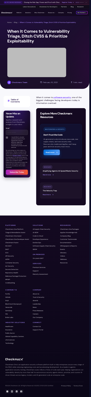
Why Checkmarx (39, 12)
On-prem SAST (38, 258)
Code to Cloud (38, 236)
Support (36, 271)
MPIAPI (7, 279)
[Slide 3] (81, 2)
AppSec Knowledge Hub (68, 232)
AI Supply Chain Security (41, 229)
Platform (19, 12)
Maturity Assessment (40, 274)
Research (80, 7)
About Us (36, 294)
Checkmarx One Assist (13, 236)
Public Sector (10, 333)
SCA (6, 253)
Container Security (12, 263)
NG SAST (8, 246)
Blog (72, 7)
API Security (9, 256)
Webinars (63, 259)
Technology (9, 343)
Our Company (38, 317)
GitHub (7, 297)
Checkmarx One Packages (69, 229)
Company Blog (65, 236)
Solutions (28, 12)
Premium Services (39, 267)
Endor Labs (9, 317)
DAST (7, 249)
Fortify (7, 294)
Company (61, 12)
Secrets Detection (11, 269)
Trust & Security (38, 297)
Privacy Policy (17, 155)
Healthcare (9, 326)
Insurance (8, 330)
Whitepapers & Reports (68, 246)
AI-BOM (35, 232)
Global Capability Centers (14, 336)
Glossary (63, 253)
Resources (51, 12)
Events (62, 249)
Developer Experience (40, 239)
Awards (35, 300)
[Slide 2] (80, 2)
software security (62, 97)
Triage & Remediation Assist (15, 232)
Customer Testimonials (68, 239)
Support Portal (38, 330)
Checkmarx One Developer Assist (17, 239)
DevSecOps (37, 243)
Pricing (69, 12)
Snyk (7, 300)
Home (9, 22)
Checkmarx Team (19, 82)
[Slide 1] (77, 2)
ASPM (7, 259)
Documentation (65, 243)
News (35, 307)
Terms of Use (78, 386)
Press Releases (38, 311)
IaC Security (9, 266)
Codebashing (10, 283)
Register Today (67, 2)
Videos (62, 256)
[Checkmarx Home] (6, 12)
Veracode (8, 307)
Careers (35, 314)
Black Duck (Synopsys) (13, 304)
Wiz (6, 314)
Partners (64, 7)
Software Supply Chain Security (44, 246)
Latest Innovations (29, 7)
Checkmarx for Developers (48, 7)
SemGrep (8, 311)
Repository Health (11, 273)
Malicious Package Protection (15, 276)
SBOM (35, 249)
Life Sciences (10, 340)
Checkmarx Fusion (11, 243)
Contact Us (37, 326)
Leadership (37, 304)
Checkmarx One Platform (14, 229)
